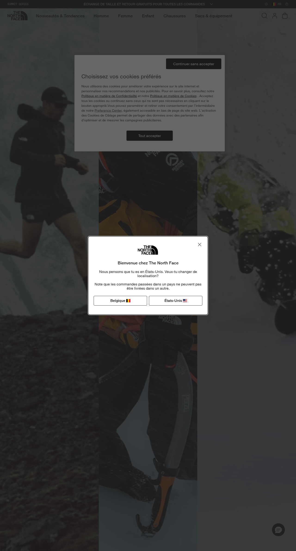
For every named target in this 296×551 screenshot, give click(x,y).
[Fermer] (199, 244)
